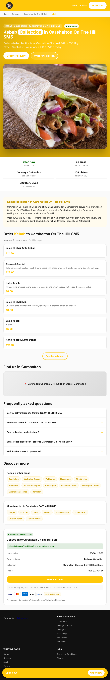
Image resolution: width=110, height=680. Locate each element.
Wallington (50, 479)
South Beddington (32, 485)
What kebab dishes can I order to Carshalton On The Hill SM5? (39, 441)
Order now (97, 5)
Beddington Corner (90, 485)
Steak (35, 512)
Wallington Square (32, 479)
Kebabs (47, 512)
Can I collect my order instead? (23, 432)
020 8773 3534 (79, 5)
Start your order (55, 579)
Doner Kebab (80, 512)
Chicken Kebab (15, 518)
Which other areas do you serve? (24, 451)
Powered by (8, 618)
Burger (12, 512)
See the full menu (55, 356)
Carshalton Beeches (18, 492)
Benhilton (37, 492)
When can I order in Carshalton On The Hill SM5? (32, 422)
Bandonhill (13, 485)
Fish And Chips (62, 512)
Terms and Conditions (66, 654)
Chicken (24, 512)
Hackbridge (65, 479)
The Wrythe (81, 479)
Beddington (50, 485)
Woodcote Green (68, 485)
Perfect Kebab (34, 518)
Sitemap (60, 658)
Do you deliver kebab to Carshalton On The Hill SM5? (34, 413)
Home (5, 14)
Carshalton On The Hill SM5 (35, 14)
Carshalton (14, 479)
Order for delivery (16, 55)
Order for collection (44, 55)
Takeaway (16, 14)
